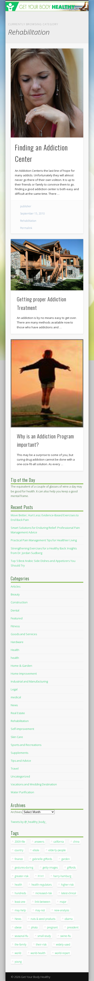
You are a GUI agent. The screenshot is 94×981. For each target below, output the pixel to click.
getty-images (50, 867)
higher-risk (67, 884)
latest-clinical (68, 893)
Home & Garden (21, 666)
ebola (36, 850)
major (63, 902)
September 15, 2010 (32, 213)
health (15, 658)
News (14, 705)
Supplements (19, 753)
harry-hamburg (62, 876)
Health (15, 650)
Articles (15, 586)
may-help (20, 910)
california (59, 841)
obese (18, 927)
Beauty (15, 594)
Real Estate (18, 713)
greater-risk (21, 876)
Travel (15, 768)
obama (69, 919)
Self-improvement (22, 729)
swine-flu (65, 936)
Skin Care (17, 737)
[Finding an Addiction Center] (47, 93)
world (18, 953)
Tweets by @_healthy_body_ (28, 822)
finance (19, 859)
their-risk (41, 944)
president (72, 927)
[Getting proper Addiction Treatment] (47, 264)
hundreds (20, 893)
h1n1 (41, 876)
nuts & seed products (43, 919)
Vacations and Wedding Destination (34, 784)
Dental (15, 610)
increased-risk (43, 893)
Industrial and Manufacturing (29, 681)
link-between (42, 902)
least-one (20, 902)
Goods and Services (24, 634)
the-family (20, 944)
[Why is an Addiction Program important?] (47, 383)
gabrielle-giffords (42, 859)
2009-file (20, 841)
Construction (19, 602)
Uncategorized (20, 776)
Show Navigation (72, 39)
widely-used (63, 944)
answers (39, 841)
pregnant (52, 927)
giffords (71, 867)
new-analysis (61, 910)
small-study (44, 936)
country (19, 850)
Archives (16, 812)
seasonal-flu (21, 936)
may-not (40, 910)
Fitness (15, 626)
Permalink (26, 228)
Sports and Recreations (26, 745)
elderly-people (57, 850)
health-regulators (41, 884)
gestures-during (24, 867)
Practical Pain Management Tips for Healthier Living (44, 540)
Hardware (17, 642)
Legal (14, 689)
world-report (62, 953)
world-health (38, 953)
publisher (25, 206)
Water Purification (22, 792)
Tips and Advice (21, 761)
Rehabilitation (28, 221)
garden (65, 859)
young (18, 961)
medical (16, 697)
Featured (17, 618)
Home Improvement (24, 673)
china (76, 841)
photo (34, 927)
